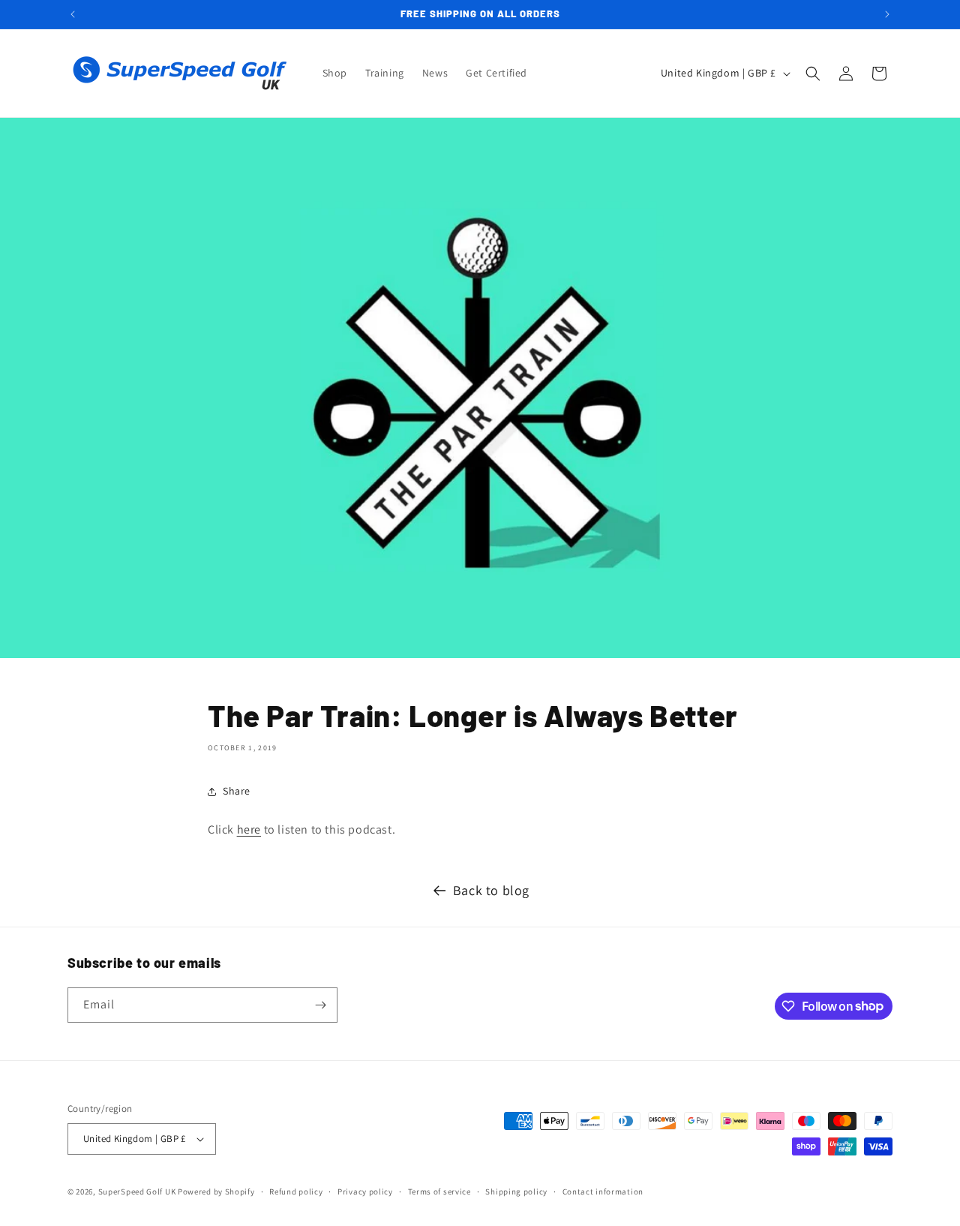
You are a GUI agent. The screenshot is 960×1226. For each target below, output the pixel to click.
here (249, 829)
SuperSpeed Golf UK (137, 1191)
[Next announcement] (887, 14)
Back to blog (491, 890)
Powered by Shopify (216, 1191)
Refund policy (295, 1191)
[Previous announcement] (72, 14)
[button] (813, 73)
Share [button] (236, 791)
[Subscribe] (320, 1005)
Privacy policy (365, 1191)
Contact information (603, 1191)
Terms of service (439, 1191)
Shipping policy (516, 1191)
